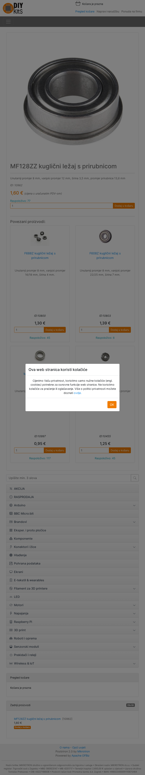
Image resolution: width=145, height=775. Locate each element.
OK (112, 405)
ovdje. (77, 392)
